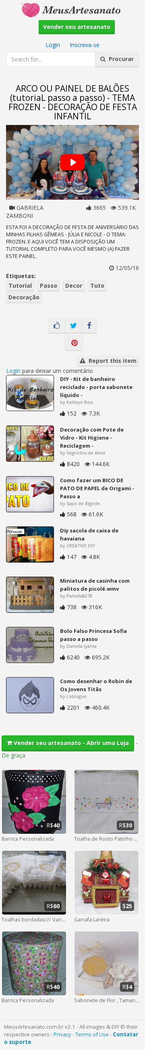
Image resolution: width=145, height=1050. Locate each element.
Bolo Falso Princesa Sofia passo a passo (93, 635)
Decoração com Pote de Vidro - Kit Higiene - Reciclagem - (92, 437)
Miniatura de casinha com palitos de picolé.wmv (95, 584)
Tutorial (20, 285)
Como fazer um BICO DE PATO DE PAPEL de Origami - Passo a (97, 488)
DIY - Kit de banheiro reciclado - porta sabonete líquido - (96, 387)
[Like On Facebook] (56, 326)
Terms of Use (92, 1034)
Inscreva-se (84, 45)
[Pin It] (73, 343)
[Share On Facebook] (89, 326)
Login (53, 45)
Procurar (120, 59)
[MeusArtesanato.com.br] (72, 9)
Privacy (62, 1034)
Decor (73, 285)
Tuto (97, 285)
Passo (48, 285)
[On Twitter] (73, 326)
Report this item (111, 360)
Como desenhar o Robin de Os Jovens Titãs (96, 685)
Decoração (23, 297)
